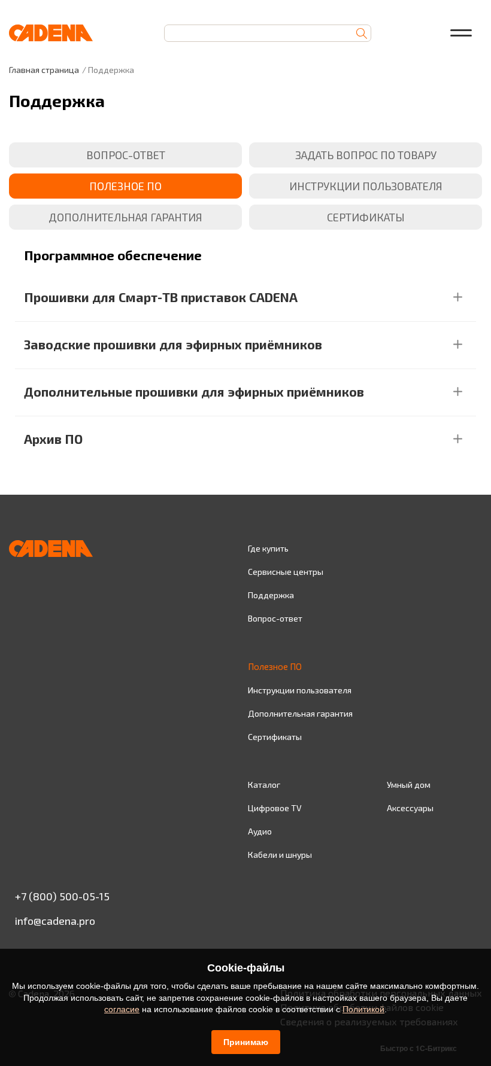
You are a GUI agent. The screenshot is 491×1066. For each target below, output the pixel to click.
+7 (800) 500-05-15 (62, 896)
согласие (122, 1009)
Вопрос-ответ (275, 618)
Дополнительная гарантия (300, 713)
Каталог (264, 784)
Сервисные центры (285, 571)
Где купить (268, 548)
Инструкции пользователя (299, 690)
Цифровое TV (275, 808)
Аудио (260, 831)
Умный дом (409, 784)
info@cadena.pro (55, 920)
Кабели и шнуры (280, 854)
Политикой (363, 1009)
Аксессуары (410, 808)
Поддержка (271, 595)
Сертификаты (275, 737)
